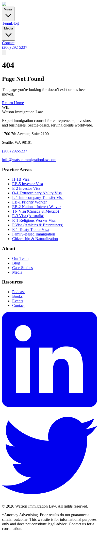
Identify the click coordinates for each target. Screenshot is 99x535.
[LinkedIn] (49, 405)
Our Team (20, 258)
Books (17, 296)
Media (17, 272)
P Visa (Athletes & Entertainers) (37, 225)
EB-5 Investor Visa (27, 184)
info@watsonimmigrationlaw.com (29, 160)
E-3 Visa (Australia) (28, 216)
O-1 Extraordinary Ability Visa (37, 193)
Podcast (18, 292)
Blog (15, 23)
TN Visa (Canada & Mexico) (35, 211)
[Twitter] (49, 501)
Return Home (13, 103)
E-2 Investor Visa (26, 188)
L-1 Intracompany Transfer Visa (37, 197)
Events (17, 301)
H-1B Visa (20, 179)
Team (6, 23)
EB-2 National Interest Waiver (36, 206)
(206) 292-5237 (14, 47)
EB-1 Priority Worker (29, 202)
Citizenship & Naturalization (35, 239)
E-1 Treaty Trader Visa (30, 229)
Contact (8, 43)
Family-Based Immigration (33, 234)
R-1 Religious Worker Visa (34, 220)
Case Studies (22, 267)
